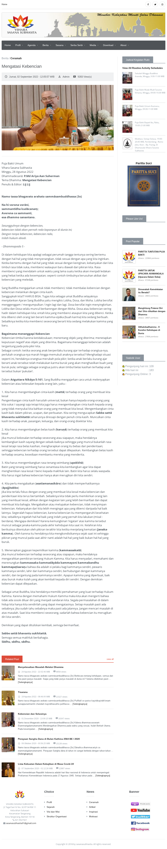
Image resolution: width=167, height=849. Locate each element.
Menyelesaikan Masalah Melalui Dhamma (40, 667)
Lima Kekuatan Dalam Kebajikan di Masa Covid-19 (46, 764)
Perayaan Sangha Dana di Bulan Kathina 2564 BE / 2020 (49, 739)
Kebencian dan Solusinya (32, 714)
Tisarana (23, 692)
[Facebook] (140, 822)
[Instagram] (140, 829)
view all (110, 659)
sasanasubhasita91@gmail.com (21, 823)
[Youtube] (140, 809)
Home (4, 4)
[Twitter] (140, 816)
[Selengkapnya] (25, 682)
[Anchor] (140, 803)
